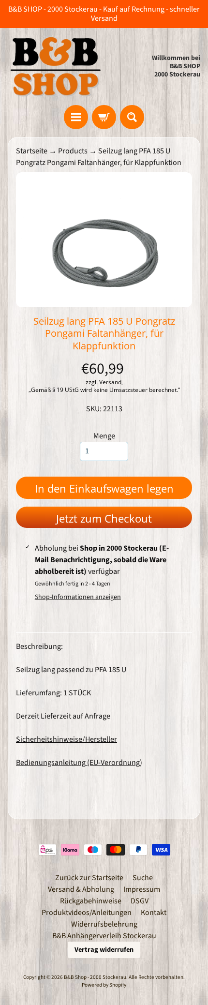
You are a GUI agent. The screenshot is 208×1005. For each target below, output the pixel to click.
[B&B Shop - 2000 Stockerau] (56, 66)
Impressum (141, 889)
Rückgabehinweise (90, 901)
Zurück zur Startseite (89, 877)
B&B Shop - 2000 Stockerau (95, 977)
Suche (143, 877)
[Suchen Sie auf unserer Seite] (132, 117)
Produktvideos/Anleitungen (87, 912)
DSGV (140, 901)
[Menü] (76, 117)
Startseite (31, 151)
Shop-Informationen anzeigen (78, 597)
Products (73, 151)
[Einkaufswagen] (104, 117)
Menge (104, 436)
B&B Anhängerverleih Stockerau (104, 935)
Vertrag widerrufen (104, 950)
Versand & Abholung (81, 889)
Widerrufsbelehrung (104, 924)
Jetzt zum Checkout (104, 518)
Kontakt (153, 912)
